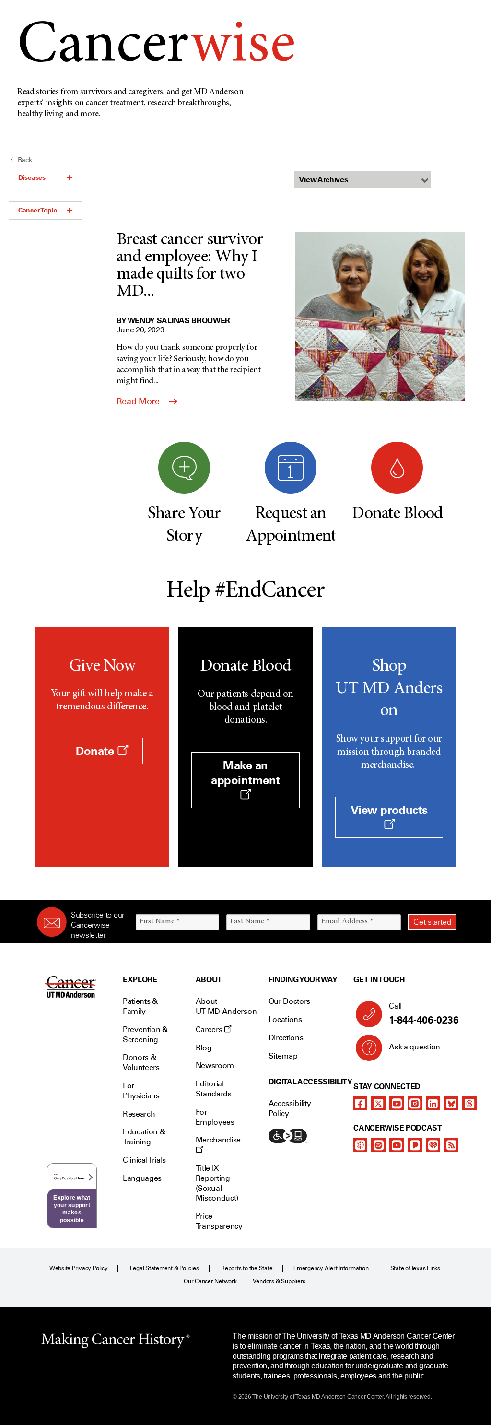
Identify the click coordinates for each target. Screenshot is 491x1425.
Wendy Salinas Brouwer (179, 320)
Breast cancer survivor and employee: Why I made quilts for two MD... (190, 266)
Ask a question (414, 1046)
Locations (285, 1019)
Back (25, 160)
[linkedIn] (433, 1103)
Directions (286, 1037)
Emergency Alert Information (331, 1268)
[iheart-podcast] (433, 1145)
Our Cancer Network (210, 1281)
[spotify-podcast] (378, 1145)
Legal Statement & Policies (164, 1268)
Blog (204, 1047)
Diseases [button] (32, 177)
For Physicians (141, 1090)
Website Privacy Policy (78, 1268)
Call (423, 1013)
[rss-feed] (451, 1145)
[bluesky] (451, 1103)
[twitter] (378, 1103)
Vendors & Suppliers (279, 1281)
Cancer (156, 47)
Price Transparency (219, 1221)
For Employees (215, 1117)
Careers (210, 1029)
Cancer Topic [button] (37, 210)
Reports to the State (246, 1268)
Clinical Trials (144, 1160)
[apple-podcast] (360, 1145)
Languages (142, 1178)
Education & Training (144, 1136)
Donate (96, 751)
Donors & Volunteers (141, 1062)
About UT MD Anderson (226, 1006)
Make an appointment (245, 772)
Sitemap (283, 1055)
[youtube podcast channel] (396, 1145)
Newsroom (215, 1065)
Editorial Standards (214, 1088)
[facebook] (360, 1103)
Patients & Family (140, 1006)
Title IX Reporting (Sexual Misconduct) (217, 1183)
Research (139, 1114)
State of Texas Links (415, 1268)
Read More (139, 401)
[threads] (469, 1103)
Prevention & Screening (145, 1034)
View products (389, 810)
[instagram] (415, 1103)
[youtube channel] (396, 1103)
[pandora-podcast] (415, 1145)
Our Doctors (289, 1001)
